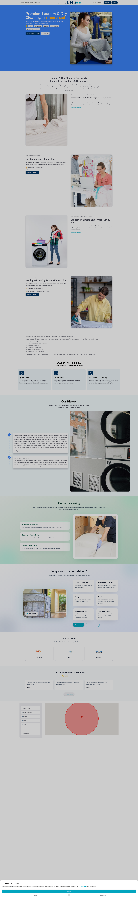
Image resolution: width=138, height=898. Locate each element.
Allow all (69, 891)
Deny (35, 895)
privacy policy (83, 886)
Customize (103, 895)
